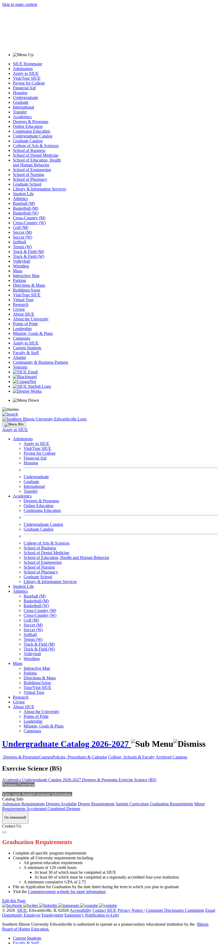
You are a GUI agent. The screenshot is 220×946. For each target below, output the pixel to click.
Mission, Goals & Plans (33, 333)
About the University (31, 319)
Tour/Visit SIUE (37, 687)
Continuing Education (31, 131)
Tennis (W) (22, 246)
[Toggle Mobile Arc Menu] (14, 424)
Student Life (23, 194)
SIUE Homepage (27, 64)
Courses (45, 757)
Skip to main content (19, 4)
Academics (22, 116)
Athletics (20, 198)
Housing (20, 92)
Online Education (28, 126)
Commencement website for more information (67, 891)
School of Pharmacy (30, 179)
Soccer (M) (22, 232)
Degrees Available (61, 804)
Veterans (20, 367)
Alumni (19, 357)
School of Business (29, 150)
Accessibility (80, 910)
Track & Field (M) (28, 251)
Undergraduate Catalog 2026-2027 (66, 744)
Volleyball (21, 261)
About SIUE (23, 314)
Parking (19, 280)
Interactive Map (26, 275)
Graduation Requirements (171, 804)
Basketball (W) (25, 213)
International (23, 107)
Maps (17, 271)
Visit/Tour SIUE (27, 78)
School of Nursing (28, 174)
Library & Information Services (39, 189)
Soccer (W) (22, 237)
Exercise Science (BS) (137, 780)
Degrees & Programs (30, 121)
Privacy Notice (130, 910)
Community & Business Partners (40, 362)
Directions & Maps (29, 285)
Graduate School (27, 184)
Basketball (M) (25, 208)
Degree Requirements (96, 804)
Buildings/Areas (26, 290)
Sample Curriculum (132, 804)
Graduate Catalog (28, 141)
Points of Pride (25, 323)
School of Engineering (32, 169)
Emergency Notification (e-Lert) (91, 915)
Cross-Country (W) (29, 222)
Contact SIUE (104, 910)
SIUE (22, 910)
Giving (19, 309)
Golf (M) (20, 227)
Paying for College (29, 83)
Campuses (21, 338)
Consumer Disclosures (165, 910)
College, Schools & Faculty (131, 757)
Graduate (20, 102)
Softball (19, 242)
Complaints (194, 910)
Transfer (20, 112)
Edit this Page (13, 900)
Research (20, 304)
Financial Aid (24, 88)
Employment (52, 915)
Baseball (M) (24, 203)
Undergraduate (25, 97)
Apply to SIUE (26, 73)
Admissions (23, 68)
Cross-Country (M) (29, 218)
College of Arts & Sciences (36, 145)
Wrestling (21, 266)
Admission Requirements (23, 804)
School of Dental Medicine (35, 155)
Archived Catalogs (171, 757)
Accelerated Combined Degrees (53, 808)
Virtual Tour (23, 299)
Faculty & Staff (26, 352)
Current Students (27, 348)
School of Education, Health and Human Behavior (37, 162)
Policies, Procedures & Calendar (79, 757)
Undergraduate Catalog (32, 136)
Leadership (22, 328)
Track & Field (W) (28, 256)
